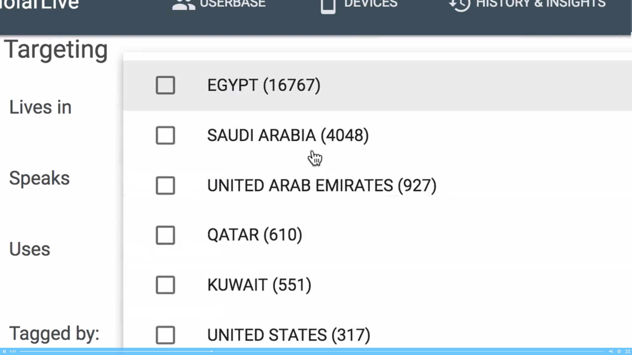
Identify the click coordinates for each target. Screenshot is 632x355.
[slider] (312, 351)
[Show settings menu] (619, 351)
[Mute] (610, 351)
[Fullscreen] (627, 351)
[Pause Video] (4, 351)
